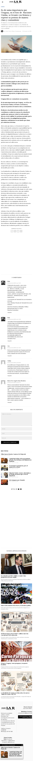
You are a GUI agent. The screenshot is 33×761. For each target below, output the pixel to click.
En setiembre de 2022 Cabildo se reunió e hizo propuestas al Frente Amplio (13, 576)
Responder (10, 312)
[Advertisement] (16, 253)
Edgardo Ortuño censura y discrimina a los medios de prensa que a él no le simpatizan (20, 474)
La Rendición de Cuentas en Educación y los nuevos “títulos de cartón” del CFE (15, 693)
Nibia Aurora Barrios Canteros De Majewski (13, 454)
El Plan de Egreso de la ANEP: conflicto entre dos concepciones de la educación (14, 634)
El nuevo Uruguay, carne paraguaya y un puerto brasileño (14, 664)
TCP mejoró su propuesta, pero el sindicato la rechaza (18, 466)
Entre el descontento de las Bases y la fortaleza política (16, 605)
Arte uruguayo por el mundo (17, 480)
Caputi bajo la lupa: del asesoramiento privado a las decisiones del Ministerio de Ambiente (20, 460)
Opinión (3, 6)
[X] (14, 231)
